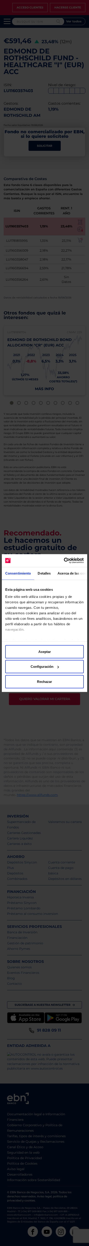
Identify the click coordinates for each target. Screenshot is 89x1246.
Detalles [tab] (44, 573)
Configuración (42, 666)
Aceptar (44, 651)
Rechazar (44, 681)
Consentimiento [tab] (18, 573)
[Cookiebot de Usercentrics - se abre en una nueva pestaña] (64, 561)
